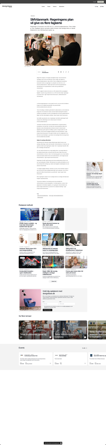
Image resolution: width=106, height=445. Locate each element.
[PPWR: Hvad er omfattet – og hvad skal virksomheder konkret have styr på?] (30, 219)
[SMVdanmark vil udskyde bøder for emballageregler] (53, 243)
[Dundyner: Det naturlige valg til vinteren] (94, 170)
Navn (43, 301)
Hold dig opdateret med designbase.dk (52, 443)
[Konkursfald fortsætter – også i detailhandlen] (30, 266)
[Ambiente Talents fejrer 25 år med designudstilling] (30, 243)
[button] (103, 160)
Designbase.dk (45, 72)
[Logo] (7, 6)
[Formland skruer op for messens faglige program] (94, 184)
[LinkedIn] (61, 72)
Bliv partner (100, 1)
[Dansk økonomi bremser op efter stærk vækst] (53, 218)
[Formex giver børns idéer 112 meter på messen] (76, 266)
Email (60, 301)
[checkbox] (43, 306)
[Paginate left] (19, 330)
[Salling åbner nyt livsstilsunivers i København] (76, 243)
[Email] (66, 72)
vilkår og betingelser (66, 306)
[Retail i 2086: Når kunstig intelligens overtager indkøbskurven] (53, 267)
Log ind (94, 1)
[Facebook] (58, 72)
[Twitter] (63, 72)
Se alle (83, 348)
